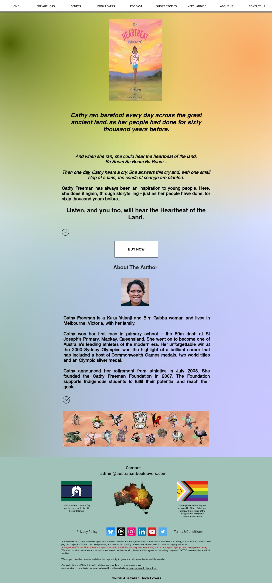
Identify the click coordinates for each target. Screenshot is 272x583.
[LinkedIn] (142, 531)
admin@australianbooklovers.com (133, 473)
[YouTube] (152, 531)
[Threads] (121, 531)
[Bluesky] (110, 531)
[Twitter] (163, 531)
